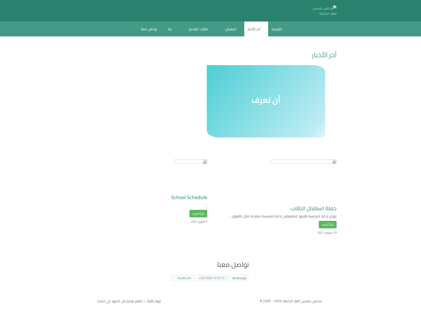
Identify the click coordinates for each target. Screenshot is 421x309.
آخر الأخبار (324, 54)
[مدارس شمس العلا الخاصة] (323, 10)
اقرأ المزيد (198, 213)
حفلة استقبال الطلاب (314, 208)
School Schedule (189, 197)
